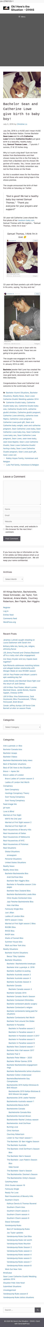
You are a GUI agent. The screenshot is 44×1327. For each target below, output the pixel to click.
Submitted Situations (12, 1286)
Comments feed (10, 618)
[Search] (38, 1310)
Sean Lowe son (9, 455)
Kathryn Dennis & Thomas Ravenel (21, 1203)
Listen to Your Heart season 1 (19, 1138)
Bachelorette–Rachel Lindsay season (22, 1120)
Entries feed (8, 615)
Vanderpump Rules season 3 (19, 1251)
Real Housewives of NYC (13, 841)
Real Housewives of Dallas (14, 833)
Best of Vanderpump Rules (18, 1229)
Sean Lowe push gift (27, 452)
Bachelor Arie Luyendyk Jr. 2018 (20, 967)
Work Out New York (13, 1269)
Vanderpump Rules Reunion (19, 1244)
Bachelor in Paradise (15, 1025)
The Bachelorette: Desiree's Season (22, 1174)
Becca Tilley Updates (16, 956)
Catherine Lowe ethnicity (13, 416)
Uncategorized (9, 1290)
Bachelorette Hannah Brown (19, 1116)
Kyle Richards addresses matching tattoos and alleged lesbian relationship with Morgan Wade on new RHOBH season (21, 668)
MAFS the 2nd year (13, 819)
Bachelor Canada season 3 (20, 989)
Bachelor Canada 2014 (16, 993)
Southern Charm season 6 (18, 1218)
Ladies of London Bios (14, 916)
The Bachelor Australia (16, 1145)
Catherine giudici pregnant (29, 412)
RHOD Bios (9, 931)
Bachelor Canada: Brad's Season (21, 996)
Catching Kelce (11, 1182)
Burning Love (12, 1127)
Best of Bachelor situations (14, 764)
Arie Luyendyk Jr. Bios (12, 746)
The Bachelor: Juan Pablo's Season (22, 1160)
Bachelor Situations (13, 960)
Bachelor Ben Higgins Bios (18, 881)
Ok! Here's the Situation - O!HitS (22, 8)
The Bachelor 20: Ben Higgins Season (23, 1141)
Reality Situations (10, 949)
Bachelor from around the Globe (20, 1021)
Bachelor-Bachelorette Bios (16, 873)
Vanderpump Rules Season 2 (19, 1247)
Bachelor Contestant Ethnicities (20, 1000)
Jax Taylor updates (15, 1233)
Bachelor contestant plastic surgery (22, 1004)
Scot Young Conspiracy (15, 797)
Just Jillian (9, 913)
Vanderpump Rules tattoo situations (18, 1297)
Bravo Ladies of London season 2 (19, 779)
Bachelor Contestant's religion (19, 1007)
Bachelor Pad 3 (13, 1054)
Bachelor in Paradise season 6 (22, 1043)
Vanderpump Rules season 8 (19, 1265)
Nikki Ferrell (14, 1167)
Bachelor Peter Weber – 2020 (19, 1058)
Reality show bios (10, 870)
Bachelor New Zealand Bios (19, 891)
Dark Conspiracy (12, 789)
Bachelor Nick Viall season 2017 (20, 1050)
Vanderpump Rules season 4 (19, 1255)
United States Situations (15, 862)
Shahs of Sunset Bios (14, 938)
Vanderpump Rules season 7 (19, 1262)
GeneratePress (24, 1324)
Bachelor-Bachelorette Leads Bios (21, 894)
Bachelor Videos (10, 757)
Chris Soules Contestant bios (19, 898)
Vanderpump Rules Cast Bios (19, 1236)
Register (6, 607)
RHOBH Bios (10, 927)
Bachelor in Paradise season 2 (22, 1028)
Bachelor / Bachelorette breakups (21, 964)
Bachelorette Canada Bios (20, 1112)
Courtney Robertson (15, 1134)
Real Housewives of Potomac (15, 844)
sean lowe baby (29, 438)
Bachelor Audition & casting (18, 971)
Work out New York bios (15, 945)
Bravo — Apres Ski (11, 771)
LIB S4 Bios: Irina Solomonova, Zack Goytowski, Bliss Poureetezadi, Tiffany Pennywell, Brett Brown (19, 699)
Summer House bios (13, 942)
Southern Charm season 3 (18, 1211)
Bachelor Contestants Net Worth (21, 1017)
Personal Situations (13, 859)
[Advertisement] (22, 43)
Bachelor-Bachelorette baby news (17, 760)
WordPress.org (9, 622)
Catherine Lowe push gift (14, 422)
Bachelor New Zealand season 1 (20, 1047)
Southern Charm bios (16, 1207)
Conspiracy (8, 786)
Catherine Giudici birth (17, 409)
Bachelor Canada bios (12, 749)
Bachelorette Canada (16, 1109)
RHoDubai (7, 1273)
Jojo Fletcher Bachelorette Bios (20, 902)
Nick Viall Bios (13, 905)
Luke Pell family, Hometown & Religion (22, 465)
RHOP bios (9, 934)
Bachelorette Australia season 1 (20, 1101)
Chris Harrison (13, 1131)
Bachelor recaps (10, 753)
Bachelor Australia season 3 (19, 978)
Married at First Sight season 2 (18, 822)
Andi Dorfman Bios (15, 877)
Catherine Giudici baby (16, 402)
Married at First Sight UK (15, 826)
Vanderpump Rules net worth (19, 1240)
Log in (5, 611)
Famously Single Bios (14, 909)
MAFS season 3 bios (14, 920)
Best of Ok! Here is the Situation (17, 768)
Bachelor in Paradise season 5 (22, 1039)
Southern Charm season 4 (18, 1214)
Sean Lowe (17, 438)
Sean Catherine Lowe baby (23, 429)
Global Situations (12, 851)
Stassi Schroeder (12, 1222)
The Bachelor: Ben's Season (19, 1156)
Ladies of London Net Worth (17, 782)
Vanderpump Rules (13, 1225)
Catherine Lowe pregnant (21, 419)
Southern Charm (12, 1200)
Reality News (18, 396)
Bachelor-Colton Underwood (19, 1075)
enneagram (12, 855)
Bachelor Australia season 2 (19, 975)
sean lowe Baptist (10, 442)
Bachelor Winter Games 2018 (19, 1061)
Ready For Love (11, 1193)
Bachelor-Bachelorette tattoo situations (23, 1071)
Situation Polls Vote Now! (14, 1283)
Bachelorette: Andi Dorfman (19, 1123)
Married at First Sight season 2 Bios (20, 923)
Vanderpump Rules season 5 (19, 1258)
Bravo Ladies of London (13, 775)
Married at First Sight (12, 815)
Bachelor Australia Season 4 (19, 982)
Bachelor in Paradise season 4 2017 (24, 1036)
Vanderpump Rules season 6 (15, 1294)
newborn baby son (26, 220)
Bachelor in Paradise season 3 (22, 1032)
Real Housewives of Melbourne (16, 837)
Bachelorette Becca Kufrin (18, 1105)
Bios (10, 1152)
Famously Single (12, 1189)
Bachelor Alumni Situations (17, 393)
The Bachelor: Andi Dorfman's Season (23, 1149)
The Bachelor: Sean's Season (19, 1171)
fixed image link (10, 804)
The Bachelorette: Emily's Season (21, 1178)
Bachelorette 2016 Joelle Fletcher (21, 1098)
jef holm (6, 808)
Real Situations (9, 848)
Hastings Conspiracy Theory (17, 793)
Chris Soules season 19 (15, 1185)
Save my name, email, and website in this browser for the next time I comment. (22, 529)
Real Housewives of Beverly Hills (17, 830)
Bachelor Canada (14, 985)
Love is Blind (8, 811)
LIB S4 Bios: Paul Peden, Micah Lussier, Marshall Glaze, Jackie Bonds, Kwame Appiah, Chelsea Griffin (20, 690)
